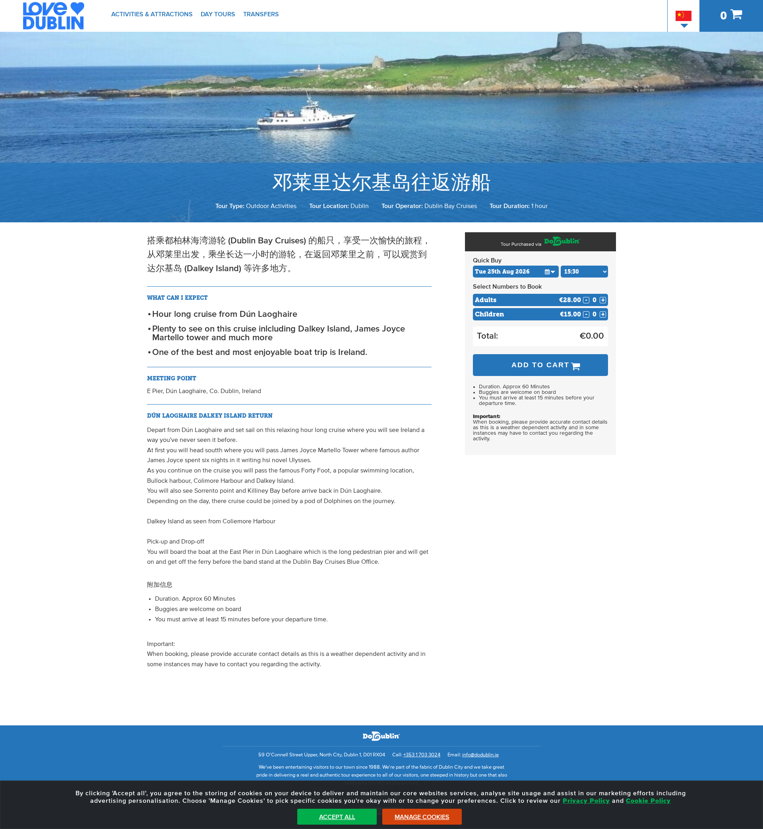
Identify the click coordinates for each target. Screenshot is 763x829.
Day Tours (218, 14)
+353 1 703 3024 (421, 755)
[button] (550, 271)
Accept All (337, 817)
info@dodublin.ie (480, 755)
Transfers (261, 14)
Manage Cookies (422, 817)
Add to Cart (540, 365)
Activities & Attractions (152, 14)
